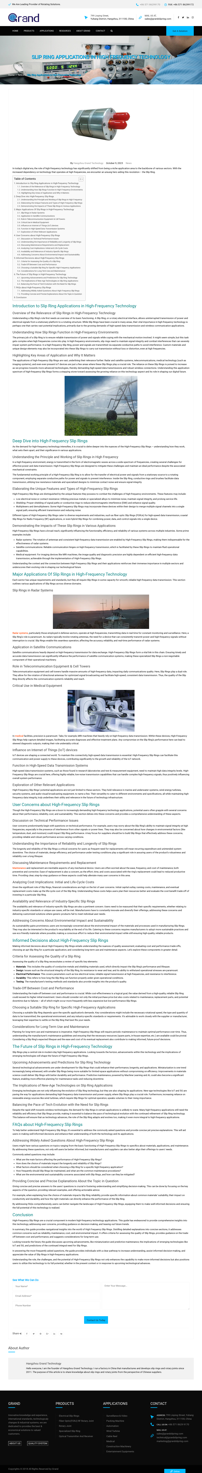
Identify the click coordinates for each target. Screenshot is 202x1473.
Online (176, 1471)
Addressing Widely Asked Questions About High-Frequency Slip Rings (50, 291)
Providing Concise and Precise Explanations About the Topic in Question (51, 294)
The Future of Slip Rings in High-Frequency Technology (41, 274)
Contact (100, 31)
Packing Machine (115, 1420)
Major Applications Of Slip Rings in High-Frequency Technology (45, 209)
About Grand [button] (83, 31)
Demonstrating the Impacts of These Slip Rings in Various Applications (51, 206)
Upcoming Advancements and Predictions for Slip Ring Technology (49, 278)
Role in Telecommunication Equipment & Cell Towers (43, 219)
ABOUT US (14, 1443)
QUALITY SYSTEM (37, 1443)
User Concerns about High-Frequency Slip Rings (38, 235)
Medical (110, 1441)
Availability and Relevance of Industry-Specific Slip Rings (45, 251)
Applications (47, 31)
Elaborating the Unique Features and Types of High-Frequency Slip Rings (51, 203)
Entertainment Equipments (120, 1451)
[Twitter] (183, 17)
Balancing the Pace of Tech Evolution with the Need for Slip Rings (48, 284)
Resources (65, 31)
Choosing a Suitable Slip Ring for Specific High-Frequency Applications (50, 268)
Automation (112, 1426)
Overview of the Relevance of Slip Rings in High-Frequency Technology (50, 186)
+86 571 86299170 (150, 4)
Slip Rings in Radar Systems (33, 213)
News (129, 163)
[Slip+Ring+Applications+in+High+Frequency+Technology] (33, 1333)
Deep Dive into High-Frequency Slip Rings (35, 196)
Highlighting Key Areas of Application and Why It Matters (45, 193)
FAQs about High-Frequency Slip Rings (33, 287)
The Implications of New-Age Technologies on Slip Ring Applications (49, 281)
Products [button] (29, 31)
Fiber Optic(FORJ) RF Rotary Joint (76, 1420)
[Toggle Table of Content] (80, 179)
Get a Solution (180, 31)
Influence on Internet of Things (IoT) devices (39, 225)
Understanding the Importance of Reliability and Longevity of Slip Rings (51, 242)
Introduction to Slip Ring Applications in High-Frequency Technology (47, 183)
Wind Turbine (113, 1431)
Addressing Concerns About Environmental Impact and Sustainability (50, 255)
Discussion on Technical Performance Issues (40, 239)
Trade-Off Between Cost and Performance (39, 264)
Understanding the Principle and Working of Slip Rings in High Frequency (51, 200)
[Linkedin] (188, 17)
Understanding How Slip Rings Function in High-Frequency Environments (52, 190)
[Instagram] (192, 17)
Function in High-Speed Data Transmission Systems (43, 229)
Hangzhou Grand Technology (88, 163)
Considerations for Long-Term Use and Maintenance (43, 271)
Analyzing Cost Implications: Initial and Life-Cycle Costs (44, 248)
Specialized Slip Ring (69, 1431)
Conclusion (21, 297)
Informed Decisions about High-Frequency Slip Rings (40, 258)
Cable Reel (111, 1436)
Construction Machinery (118, 1446)
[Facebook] (179, 17)
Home (15, 31)
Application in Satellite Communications (38, 216)
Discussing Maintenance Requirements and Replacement (45, 245)
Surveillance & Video (116, 1415)
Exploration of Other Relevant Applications (39, 232)
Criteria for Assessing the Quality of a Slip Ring (40, 261)
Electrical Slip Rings (69, 1415)
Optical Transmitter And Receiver (76, 1436)
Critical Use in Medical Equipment (35, 222)
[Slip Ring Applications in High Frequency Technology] (27, 1333)
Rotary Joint (65, 1426)
